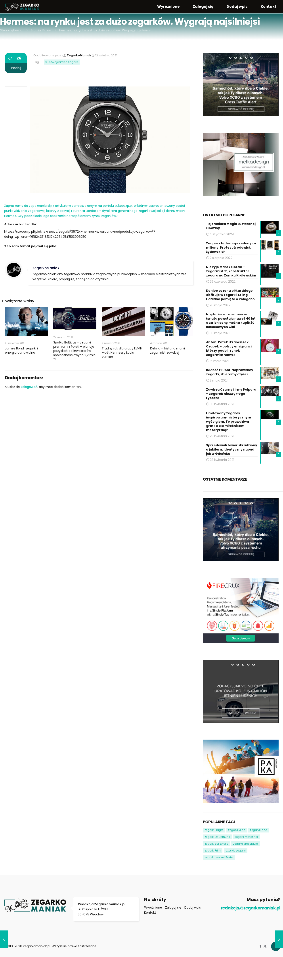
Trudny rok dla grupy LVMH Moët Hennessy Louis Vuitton (122, 352)
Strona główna (11, 30)
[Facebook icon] (260, 946)
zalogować (29, 387)
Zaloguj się (173, 907)
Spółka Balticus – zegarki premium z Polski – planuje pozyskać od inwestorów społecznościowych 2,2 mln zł (74, 350)
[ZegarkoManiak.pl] (22, 6)
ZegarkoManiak (79, 55)
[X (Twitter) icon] (265, 946)
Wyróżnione (153, 907)
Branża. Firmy (41, 30)
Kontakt (150, 912)
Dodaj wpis (192, 907)
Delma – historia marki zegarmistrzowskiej (167, 350)
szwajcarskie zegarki (63, 62)
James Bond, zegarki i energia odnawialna (21, 350)
